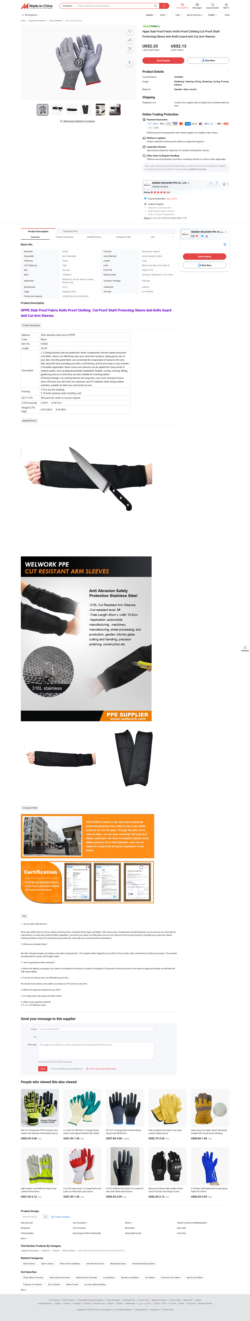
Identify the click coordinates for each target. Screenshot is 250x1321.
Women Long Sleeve (130, 1277)
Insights (198, 1300)
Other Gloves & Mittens (70, 1263)
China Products (68, 1300)
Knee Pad (181, 1233)
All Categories (31, 14)
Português (77, 1303)
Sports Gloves (47, 1263)
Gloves (128, 1222)
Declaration (154, 1309)
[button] (167, 237)
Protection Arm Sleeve (171, 1277)
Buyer (162, 14)
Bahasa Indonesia (205, 1303)
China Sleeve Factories (33, 1277)
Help (177, 14)
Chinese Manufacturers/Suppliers (91, 1300)
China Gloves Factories (59, 1277)
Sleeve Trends (72, 1284)
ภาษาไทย (172, 1303)
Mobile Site (187, 1300)
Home (23, 20)
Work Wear (130, 1228)
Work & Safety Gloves (73, 20)
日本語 (156, 1303)
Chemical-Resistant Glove (143, 1263)
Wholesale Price (129, 1300)
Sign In (147, 217)
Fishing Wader (27, 1233)
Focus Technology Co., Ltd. (106, 1309)
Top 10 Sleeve (54, 1284)
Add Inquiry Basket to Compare (79, 121)
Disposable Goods (133, 1233)
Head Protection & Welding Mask (191, 1222)
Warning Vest (27, 1222)
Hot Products (54, 1300)
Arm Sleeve (150, 1277)
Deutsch (120, 1303)
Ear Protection (79, 1228)
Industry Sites (143, 1300)
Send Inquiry (163, 60)
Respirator (25, 1228)
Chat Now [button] (210, 60)
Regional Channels (159, 1300)
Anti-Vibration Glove (95, 1263)
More (23, 1289)
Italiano (111, 1303)
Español (66, 1303)
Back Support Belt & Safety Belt (87, 1233)
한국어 (148, 1303)
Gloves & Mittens (55, 20)
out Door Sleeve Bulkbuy (95, 1284)
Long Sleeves (109, 1277)
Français (87, 1303)
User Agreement (141, 1309)
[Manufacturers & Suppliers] (36, 6)
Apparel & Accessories (37, 20)
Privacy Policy (167, 1309)
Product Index (175, 1300)
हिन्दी (164, 1303)
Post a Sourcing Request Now (101, 1068)
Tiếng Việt (191, 1303)
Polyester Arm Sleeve (32, 1284)
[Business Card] (225, 244)
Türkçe (181, 1303)
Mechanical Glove (118, 1263)
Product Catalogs (62, 1216)
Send (43, 1068)
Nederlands (130, 1303)
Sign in (226, 7)
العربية (140, 1303)
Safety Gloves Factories (86, 1277)
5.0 (193, 236)
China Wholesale (113, 1300)
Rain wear (181, 1228)
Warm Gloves (29, 1263)
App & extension (194, 14)
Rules (227, 14)
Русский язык (99, 1303)
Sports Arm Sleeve (195, 1277)
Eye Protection (79, 1222)
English (57, 1303)
